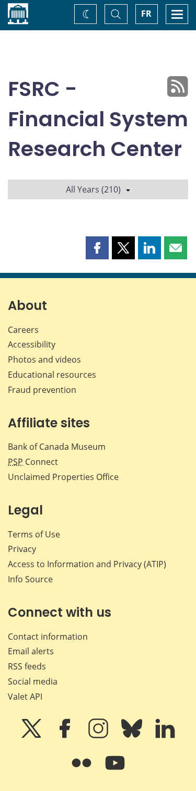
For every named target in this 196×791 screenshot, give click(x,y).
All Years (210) (93, 189)
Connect (33, 462)
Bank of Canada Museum (57, 446)
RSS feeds (27, 666)
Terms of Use (34, 534)
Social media (32, 681)
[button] (97, 247)
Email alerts (31, 651)
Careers (23, 329)
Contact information (48, 636)
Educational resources (52, 374)
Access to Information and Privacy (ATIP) (87, 564)
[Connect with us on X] (32, 735)
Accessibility (31, 344)
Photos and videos (44, 359)
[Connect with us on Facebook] (66, 735)
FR (146, 13)
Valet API (25, 696)
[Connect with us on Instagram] (99, 735)
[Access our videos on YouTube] (115, 770)
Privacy (22, 549)
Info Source (30, 579)
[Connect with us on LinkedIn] (165, 735)
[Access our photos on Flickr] (82, 770)
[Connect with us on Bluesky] (132, 735)
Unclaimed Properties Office (63, 477)
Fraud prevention (42, 389)
